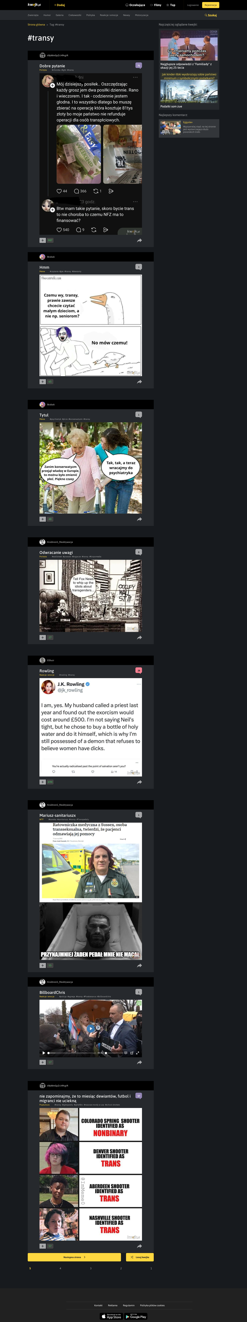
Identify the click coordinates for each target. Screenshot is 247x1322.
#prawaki (67, 556)
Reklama (112, 1305)
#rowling (63, 675)
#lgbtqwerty (67, 1105)
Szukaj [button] (212, 15)
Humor (47, 15)
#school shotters (112, 1105)
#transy (70, 70)
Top (172, 5)
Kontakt (98, 1305)
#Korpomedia (95, 556)
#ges (61, 271)
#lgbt (63, 70)
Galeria (60, 15)
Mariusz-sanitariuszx (57, 815)
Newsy (126, 15)
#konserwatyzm (76, 419)
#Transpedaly (83, 819)
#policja (63, 996)
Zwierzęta (33, 15)
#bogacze (76, 556)
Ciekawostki (75, 15)
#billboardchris (104, 996)
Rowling (46, 671)
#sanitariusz (62, 819)
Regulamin (129, 1305)
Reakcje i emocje (109, 15)
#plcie (65, 419)
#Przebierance (90, 996)
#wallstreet (57, 556)
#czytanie (54, 271)
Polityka (90, 15)
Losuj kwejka (142, 1257)
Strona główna (36, 24)
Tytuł (43, 415)
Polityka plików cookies (152, 1305)
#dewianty (76, 271)
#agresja (71, 996)
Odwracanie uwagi (56, 552)
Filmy (157, 5)
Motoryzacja (141, 15)
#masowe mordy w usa (94, 1105)
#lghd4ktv (78, 1105)
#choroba (56, 70)
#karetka (52, 819)
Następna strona (72, 1257)
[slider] (71, 1053)
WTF (41, 819)
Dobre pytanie (52, 66)
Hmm (44, 267)
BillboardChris (52, 992)
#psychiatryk (55, 419)
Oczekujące (137, 5)
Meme (42, 271)
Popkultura (44, 1105)
